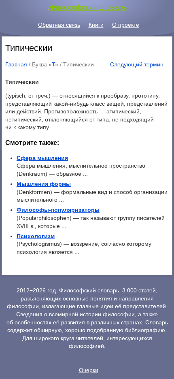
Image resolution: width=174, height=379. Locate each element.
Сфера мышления (42, 158)
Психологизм (36, 236)
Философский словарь (88, 7)
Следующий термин (136, 64)
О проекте (125, 24)
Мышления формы (44, 184)
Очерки (88, 370)
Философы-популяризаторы (58, 210)
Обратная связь (59, 24)
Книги (96, 24)
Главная (16, 64)
